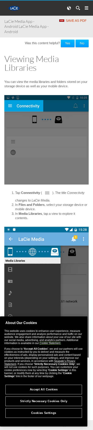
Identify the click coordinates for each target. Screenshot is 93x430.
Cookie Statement (50, 343)
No (82, 43)
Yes (67, 43)
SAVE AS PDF (76, 20)
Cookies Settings (43, 413)
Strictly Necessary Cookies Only (43, 401)
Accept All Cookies (44, 389)
